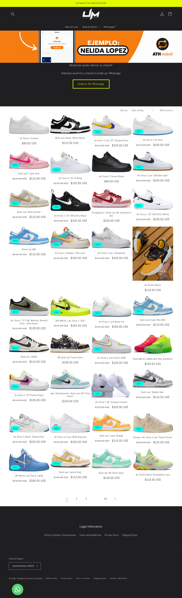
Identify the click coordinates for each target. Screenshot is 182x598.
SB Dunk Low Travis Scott (70, 357)
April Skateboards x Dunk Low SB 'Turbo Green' (70, 395)
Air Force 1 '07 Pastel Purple (29, 395)
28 (105, 498)
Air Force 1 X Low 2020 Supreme (70, 437)
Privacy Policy (112, 535)
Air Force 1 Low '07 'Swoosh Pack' (111, 140)
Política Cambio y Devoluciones (60, 535)
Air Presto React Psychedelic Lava (153, 474)
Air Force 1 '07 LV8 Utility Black (70, 215)
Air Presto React (153, 285)
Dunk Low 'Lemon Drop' (70, 472)
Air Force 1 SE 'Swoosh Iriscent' (111, 402)
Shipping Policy (130, 535)
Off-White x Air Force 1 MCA (29, 475)
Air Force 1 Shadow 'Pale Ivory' (70, 253)
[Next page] (115, 499)
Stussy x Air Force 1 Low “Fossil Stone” (152, 437)
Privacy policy (66, 578)
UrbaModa (21, 578)
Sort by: (124, 110)
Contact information (118, 578)
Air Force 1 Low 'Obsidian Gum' (153, 175)
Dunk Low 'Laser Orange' (112, 435)
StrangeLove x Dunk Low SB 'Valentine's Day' (112, 214)
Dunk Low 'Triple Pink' (29, 173)
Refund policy (51, 578)
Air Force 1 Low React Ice (111, 321)
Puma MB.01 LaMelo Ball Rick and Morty (153, 359)
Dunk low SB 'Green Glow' (111, 473)
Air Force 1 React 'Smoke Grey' (29, 436)
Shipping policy (99, 578)
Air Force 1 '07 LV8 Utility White (153, 214)
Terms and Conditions (90, 535)
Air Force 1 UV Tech (152, 140)
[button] (13, 14)
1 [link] (67, 499)
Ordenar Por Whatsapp (91, 84)
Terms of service (83, 578)
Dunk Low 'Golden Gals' (152, 392)
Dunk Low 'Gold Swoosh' (29, 212)
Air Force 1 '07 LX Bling (70, 178)
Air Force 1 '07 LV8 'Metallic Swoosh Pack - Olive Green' (29, 322)
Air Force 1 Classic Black (111, 176)
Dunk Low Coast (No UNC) (153, 320)
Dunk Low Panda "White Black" (70, 138)
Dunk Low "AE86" (29, 356)
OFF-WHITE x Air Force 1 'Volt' (70, 320)
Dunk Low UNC (29, 249)
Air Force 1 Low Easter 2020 (111, 357)
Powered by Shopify (34, 578)
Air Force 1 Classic (29, 138)
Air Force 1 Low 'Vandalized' (111, 253)
